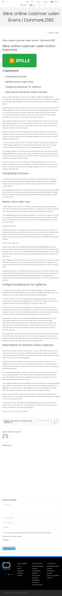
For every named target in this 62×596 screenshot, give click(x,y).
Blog (19, 411)
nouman (6, 411)
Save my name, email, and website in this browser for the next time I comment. (27, 533)
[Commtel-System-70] (5, 1)
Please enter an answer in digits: (12, 536)
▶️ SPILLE (19, 60)
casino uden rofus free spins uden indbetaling (35, 247)
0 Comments (25, 411)
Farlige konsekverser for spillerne (23, 86)
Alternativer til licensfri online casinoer (26, 92)
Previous (51, 33)
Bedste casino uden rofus (20, 81)
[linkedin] (8, 574)
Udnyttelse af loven (16, 76)
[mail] (11, 574)
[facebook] (5, 574)
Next (56, 33)
